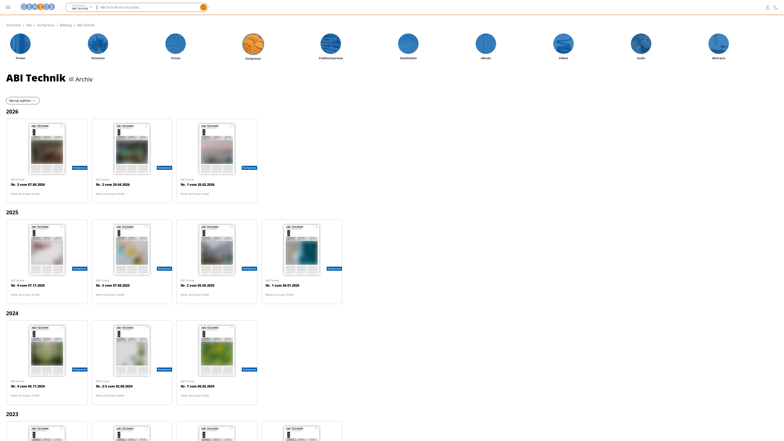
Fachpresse (46, 25)
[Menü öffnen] (8, 7)
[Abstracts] (718, 43)
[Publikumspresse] (331, 43)
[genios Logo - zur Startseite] (37, 7)
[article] (47, 161)
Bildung (66, 25)
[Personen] (98, 43)
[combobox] (81, 7)
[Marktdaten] (408, 43)
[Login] (768, 7)
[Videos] (563, 43)
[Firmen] (20, 43)
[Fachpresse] (253, 44)
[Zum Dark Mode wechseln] (776, 7)
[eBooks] (486, 43)
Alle (29, 25)
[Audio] (641, 43)
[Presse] (175, 43)
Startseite (13, 25)
